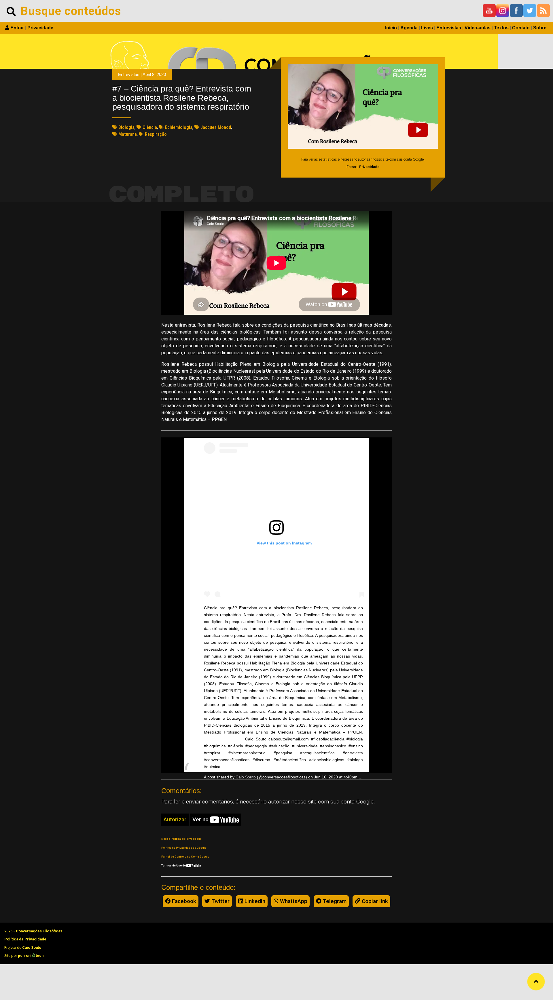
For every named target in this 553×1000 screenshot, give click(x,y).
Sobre (539, 27)
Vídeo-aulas (477, 27)
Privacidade (40, 27)
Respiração (156, 134)
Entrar (17, 27)
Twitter (220, 901)
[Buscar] (11, 11)
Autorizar (175, 819)
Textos (501, 27)
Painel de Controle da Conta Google (185, 856)
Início (391, 27)
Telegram (333, 901)
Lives (427, 27)
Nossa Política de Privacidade (181, 838)
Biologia (126, 127)
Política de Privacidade (25, 939)
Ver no (201, 819)
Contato (521, 27)
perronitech (30, 955)
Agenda (409, 27)
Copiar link (374, 901)
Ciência (150, 127)
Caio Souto (246, 777)
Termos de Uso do (173, 865)
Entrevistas (448, 27)
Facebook (183, 901)
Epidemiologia (178, 127)
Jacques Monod (215, 127)
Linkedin (254, 901)
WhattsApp (293, 901)
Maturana (127, 134)
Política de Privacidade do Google (184, 847)
